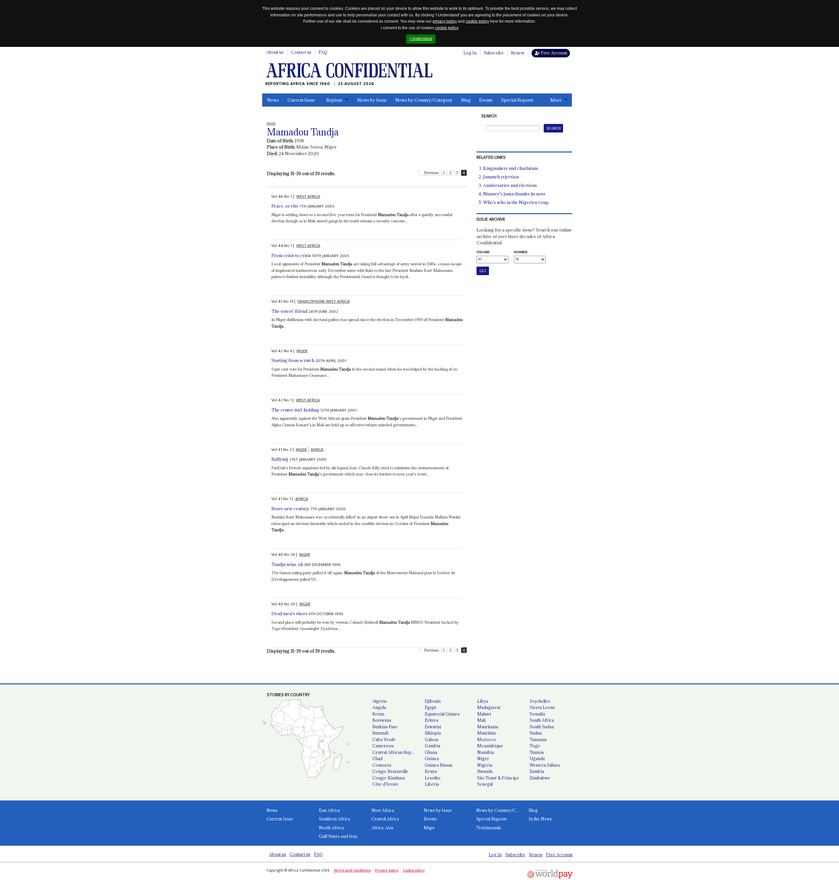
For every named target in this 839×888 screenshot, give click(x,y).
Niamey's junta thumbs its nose (514, 194)
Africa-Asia (382, 827)
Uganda (537, 758)
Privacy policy (387, 870)
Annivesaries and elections (510, 185)
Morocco (486, 739)
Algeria (379, 701)
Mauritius (486, 733)
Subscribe (494, 52)
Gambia (432, 745)
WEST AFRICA (308, 196)
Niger (483, 758)
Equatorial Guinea (442, 713)
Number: (521, 252)
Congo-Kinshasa (388, 777)
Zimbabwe (540, 777)
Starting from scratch (292, 360)
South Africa (542, 720)
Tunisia (537, 752)
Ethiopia (433, 733)
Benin (378, 713)
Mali (481, 720)
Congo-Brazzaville (390, 771)
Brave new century (290, 509)
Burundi (380, 733)
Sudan (536, 733)
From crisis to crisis (291, 255)
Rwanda (485, 771)
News (273, 100)
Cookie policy (414, 870)
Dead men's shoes (289, 613)
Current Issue (301, 100)
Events (486, 100)
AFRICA (317, 449)
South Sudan (542, 726)
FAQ (323, 52)
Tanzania (538, 739)
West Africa (382, 810)
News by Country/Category (424, 100)
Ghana (431, 752)
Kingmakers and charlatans (510, 168)
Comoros (381, 765)
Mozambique (490, 745)
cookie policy (477, 21)
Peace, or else (285, 206)
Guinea (432, 758)
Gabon (431, 739)
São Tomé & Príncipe (498, 777)
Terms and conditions (352, 870)
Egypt (430, 707)
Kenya (431, 771)
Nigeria (484, 765)
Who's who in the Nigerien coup (516, 202)
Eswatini (433, 726)
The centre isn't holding (295, 410)
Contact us (301, 52)
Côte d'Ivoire (385, 784)
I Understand (420, 38)
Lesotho (432, 777)
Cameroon (383, 745)
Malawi (484, 713)
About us (274, 52)
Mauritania (487, 726)
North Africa (331, 827)
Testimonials (488, 827)
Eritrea (431, 720)
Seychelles (540, 701)
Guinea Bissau (438, 765)
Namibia (485, 752)
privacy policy (445, 21)
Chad (377, 758)
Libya (482, 701)
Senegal (485, 784)
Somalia (537, 713)
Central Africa (385, 818)
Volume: (483, 252)
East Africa (329, 810)
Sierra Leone (542, 707)
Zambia (537, 771)
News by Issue (372, 100)
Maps (429, 827)
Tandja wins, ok (287, 564)
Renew (517, 52)
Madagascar (489, 707)
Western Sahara (545, 765)
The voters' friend (289, 311)
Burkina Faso (385, 726)
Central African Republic (396, 752)
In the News (540, 818)
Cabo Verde (384, 739)
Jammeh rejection (501, 177)
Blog (466, 100)
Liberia (432, 784)
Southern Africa (334, 818)
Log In (470, 52)
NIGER (302, 350)
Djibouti (432, 701)
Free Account (553, 52)
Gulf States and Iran (338, 836)
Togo (535, 745)
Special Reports (517, 100)
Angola (379, 707)
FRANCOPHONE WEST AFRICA (324, 301)
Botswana (381, 720)
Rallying (279, 459)
